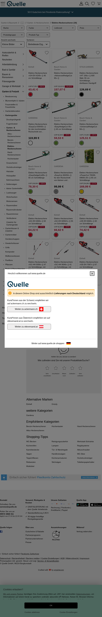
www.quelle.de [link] (49, 343)
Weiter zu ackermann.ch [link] (26, 309)
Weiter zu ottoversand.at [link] (26, 327)
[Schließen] (92, 273)
